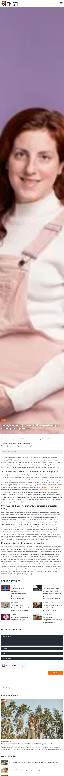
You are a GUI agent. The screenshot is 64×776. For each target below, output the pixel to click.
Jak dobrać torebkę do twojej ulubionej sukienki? (17, 744)
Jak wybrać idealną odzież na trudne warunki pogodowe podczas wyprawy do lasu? (34, 762)
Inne (3, 420)
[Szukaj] (3, 688)
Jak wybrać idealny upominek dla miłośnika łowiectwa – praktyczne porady (52, 607)
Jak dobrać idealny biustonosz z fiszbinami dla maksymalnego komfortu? (20, 607)
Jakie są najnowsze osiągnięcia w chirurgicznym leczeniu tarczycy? (52, 619)
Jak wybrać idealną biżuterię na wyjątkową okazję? (25, 770)
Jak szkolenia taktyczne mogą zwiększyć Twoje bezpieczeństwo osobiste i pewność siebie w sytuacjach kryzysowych (52, 593)
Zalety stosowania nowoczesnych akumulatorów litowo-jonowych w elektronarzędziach (18, 593)
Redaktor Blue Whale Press (12, 443)
